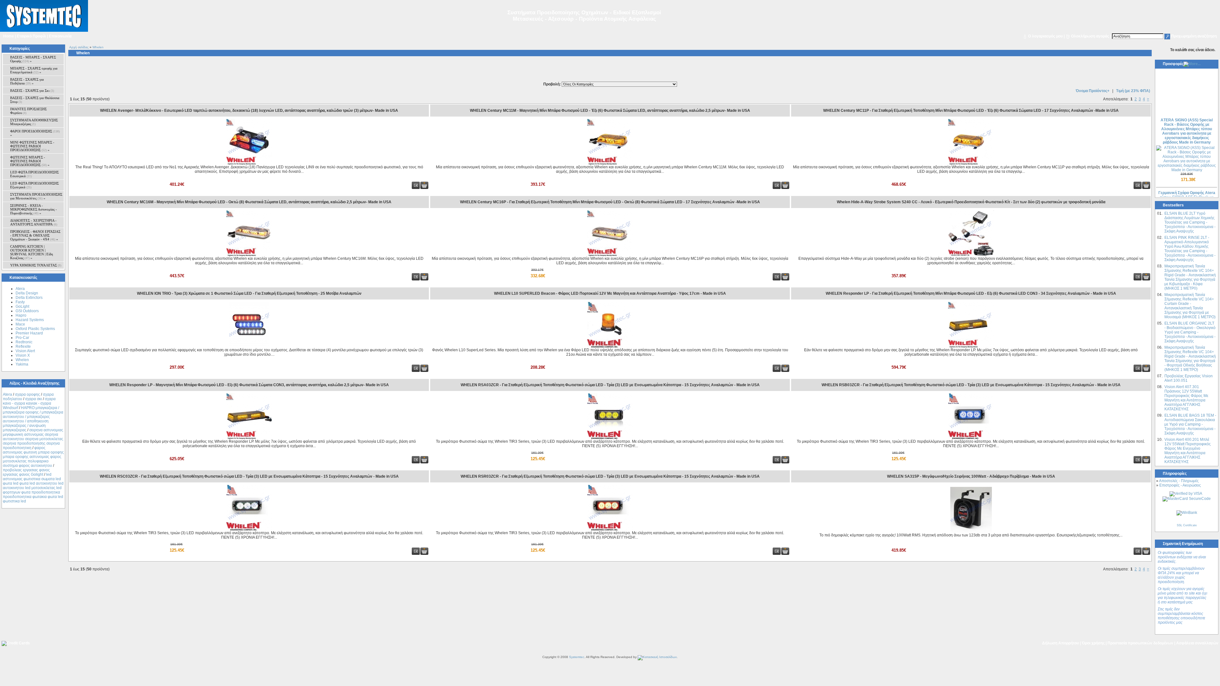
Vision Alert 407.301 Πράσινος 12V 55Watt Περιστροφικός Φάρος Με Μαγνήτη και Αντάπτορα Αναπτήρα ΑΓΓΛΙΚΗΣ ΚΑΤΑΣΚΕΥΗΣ (1186, 398)
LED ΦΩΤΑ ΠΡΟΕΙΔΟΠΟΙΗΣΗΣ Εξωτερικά (34, 185)
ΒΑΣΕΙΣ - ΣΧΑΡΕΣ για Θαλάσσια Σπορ (34, 100)
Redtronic (24, 342)
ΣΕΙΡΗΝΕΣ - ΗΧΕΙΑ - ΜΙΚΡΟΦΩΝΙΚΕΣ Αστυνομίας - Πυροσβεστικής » (33, 209)
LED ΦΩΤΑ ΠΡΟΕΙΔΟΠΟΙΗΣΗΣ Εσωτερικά (34, 174)
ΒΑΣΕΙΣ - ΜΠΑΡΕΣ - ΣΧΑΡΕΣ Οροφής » (33, 59)
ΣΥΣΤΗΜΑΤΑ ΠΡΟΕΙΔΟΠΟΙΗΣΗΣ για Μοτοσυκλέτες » (36, 196)
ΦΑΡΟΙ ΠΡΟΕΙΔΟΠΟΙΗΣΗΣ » (35, 133)
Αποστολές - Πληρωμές (1179, 481)
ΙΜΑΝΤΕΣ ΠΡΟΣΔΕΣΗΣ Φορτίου (28, 111)
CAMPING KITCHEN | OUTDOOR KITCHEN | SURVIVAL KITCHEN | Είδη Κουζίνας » (31, 252)
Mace (20, 324)
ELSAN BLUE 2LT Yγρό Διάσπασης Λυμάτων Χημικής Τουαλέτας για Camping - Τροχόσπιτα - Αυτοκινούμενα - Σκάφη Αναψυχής (1190, 222)
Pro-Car (22, 337)
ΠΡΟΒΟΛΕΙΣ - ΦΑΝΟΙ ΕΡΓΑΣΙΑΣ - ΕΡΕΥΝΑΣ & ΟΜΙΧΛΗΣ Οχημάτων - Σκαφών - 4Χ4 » (35, 235)
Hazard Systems (30, 320)
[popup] (1185, 493)
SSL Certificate (1187, 525)
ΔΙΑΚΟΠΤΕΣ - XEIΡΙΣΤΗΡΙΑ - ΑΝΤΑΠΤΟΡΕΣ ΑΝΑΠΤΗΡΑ (33, 222)
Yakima (22, 364)
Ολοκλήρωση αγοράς (1090, 36)
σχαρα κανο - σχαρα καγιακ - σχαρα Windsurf (29, 403)
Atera (20, 288)
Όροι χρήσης (1093, 643)
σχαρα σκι (33, 399)
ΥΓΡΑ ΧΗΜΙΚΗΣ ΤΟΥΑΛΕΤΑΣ (35, 265)
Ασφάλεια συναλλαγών (1197, 643)
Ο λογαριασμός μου (1045, 36)
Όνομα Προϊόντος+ (1092, 91)
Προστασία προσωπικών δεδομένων (1140, 643)
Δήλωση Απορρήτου (1060, 643)
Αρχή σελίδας (79, 47)
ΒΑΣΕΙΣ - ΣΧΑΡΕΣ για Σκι (32, 90)
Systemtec (576, 657)
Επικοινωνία (60, 36)
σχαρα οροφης (27, 394)
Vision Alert (25, 351)
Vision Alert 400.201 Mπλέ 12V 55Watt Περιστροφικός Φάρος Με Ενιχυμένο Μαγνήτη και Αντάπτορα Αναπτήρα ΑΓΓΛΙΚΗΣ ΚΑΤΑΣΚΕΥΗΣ (1187, 450)
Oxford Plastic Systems (35, 328)
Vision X (23, 355)
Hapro (21, 315)
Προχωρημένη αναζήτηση (1194, 36)
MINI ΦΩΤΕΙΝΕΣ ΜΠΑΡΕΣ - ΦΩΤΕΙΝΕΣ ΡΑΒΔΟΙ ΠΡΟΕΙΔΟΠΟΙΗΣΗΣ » (32, 146)
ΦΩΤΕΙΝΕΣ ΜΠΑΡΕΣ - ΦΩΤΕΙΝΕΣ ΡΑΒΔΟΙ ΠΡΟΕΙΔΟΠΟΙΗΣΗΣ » (30, 161)
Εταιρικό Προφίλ (31, 36)
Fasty (20, 302)
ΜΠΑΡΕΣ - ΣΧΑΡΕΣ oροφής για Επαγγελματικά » (34, 70)
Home (8, 36)
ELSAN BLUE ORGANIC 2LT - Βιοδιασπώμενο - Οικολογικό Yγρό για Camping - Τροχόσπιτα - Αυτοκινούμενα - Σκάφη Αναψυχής (1190, 332)
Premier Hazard (29, 333)
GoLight (22, 306)
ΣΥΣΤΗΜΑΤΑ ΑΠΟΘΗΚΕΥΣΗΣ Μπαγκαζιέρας (34, 122)
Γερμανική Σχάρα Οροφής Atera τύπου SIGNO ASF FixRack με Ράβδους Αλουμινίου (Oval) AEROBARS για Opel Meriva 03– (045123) (1186, 190)
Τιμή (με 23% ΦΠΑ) (1133, 91)
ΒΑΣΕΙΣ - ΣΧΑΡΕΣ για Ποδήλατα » (27, 81)
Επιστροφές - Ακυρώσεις (1180, 485)
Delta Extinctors (29, 297)
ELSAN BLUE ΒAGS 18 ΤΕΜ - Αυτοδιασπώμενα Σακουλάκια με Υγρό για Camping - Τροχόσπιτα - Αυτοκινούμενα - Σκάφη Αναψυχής (1190, 424)
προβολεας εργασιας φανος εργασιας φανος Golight (26, 472)
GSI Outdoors (27, 311)
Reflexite (23, 346)
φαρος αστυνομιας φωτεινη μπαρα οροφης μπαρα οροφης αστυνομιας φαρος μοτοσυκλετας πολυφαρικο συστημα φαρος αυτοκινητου (33, 457)
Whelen (22, 360)
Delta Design (27, 293)
